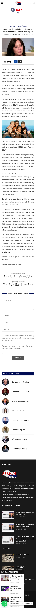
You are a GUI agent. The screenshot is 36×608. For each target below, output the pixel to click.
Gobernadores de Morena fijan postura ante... (16, 578)
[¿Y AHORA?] (8, 570)
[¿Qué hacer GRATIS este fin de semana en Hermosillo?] (5, 588)
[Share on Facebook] (16, 61)
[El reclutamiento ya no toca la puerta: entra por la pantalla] (8, 540)
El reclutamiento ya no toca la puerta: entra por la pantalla (25, 539)
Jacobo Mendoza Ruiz (20, 392)
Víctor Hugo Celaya (19, 439)
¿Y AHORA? (20, 567)
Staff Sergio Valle (15, 34)
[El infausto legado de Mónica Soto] (8, 515)
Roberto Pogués (18, 430)
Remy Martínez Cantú (20, 420)
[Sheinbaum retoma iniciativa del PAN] (8, 527)
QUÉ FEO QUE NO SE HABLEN (25, 580)
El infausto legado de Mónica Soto (25, 513)
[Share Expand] (20, 61)
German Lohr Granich (20, 382)
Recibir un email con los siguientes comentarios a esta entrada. (17, 347)
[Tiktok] (27, 595)
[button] (4, 603)
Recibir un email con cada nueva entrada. (16, 354)
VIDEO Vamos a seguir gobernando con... (15, 600)
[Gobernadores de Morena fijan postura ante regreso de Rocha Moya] (5, 578)
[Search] (31, 3)
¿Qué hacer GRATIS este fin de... (15, 589)
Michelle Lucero (18, 411)
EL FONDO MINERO (22, 555)
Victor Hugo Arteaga (20, 449)
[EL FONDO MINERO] (8, 558)
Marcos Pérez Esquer (20, 401)
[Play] (12, 9)
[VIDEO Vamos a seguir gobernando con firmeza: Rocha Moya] (5, 599)
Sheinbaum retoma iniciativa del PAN (25, 526)
